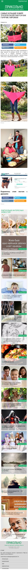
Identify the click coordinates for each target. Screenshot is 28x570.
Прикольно (5, 558)
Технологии (5, 568)
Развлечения (5, 561)
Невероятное (5, 566)
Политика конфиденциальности (10, 556)
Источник (2, 204)
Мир (3, 563)
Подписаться (22, 1)
